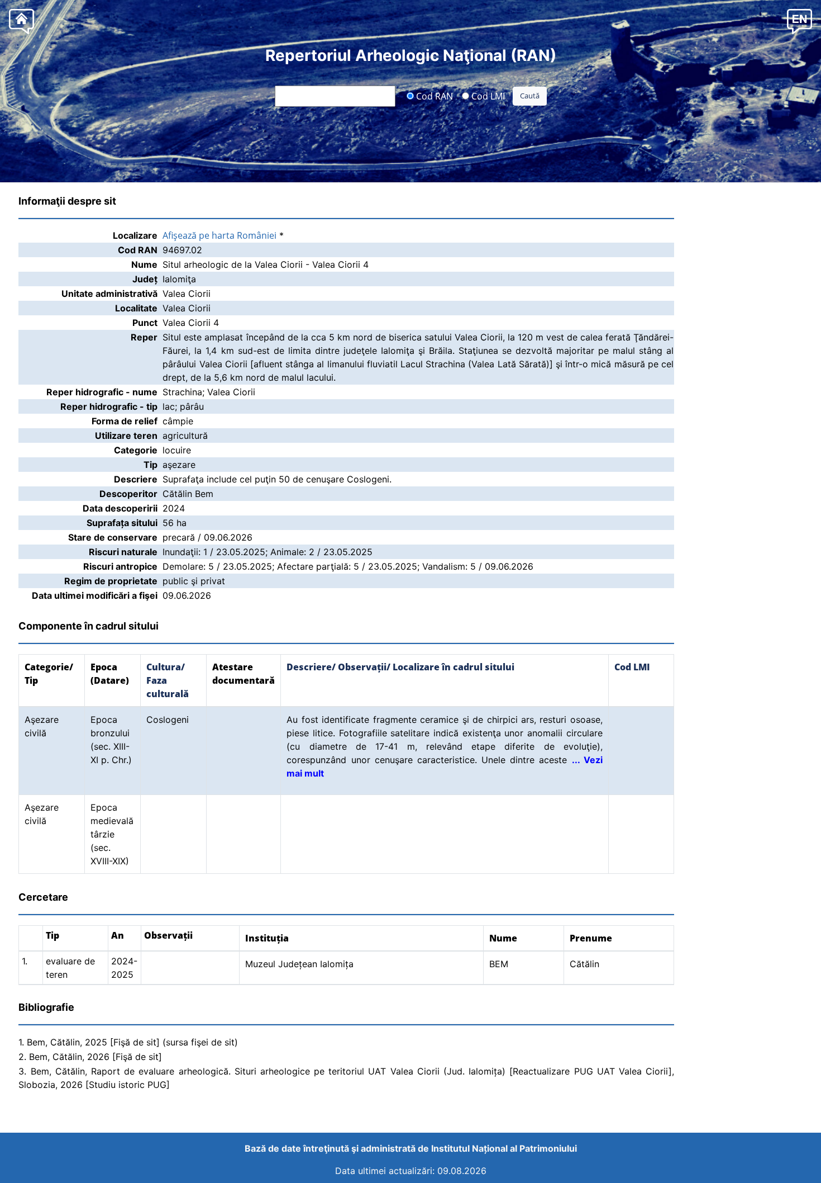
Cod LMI (487, 95)
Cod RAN (433, 95)
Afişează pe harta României (219, 235)
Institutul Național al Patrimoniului (504, 1148)
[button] (799, 21)
